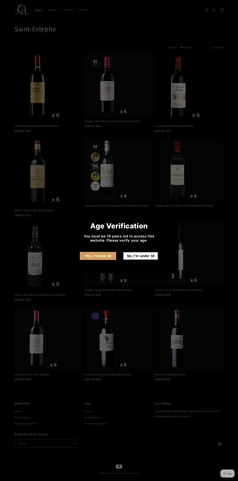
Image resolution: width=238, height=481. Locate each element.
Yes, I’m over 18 (98, 256)
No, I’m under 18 (140, 256)
